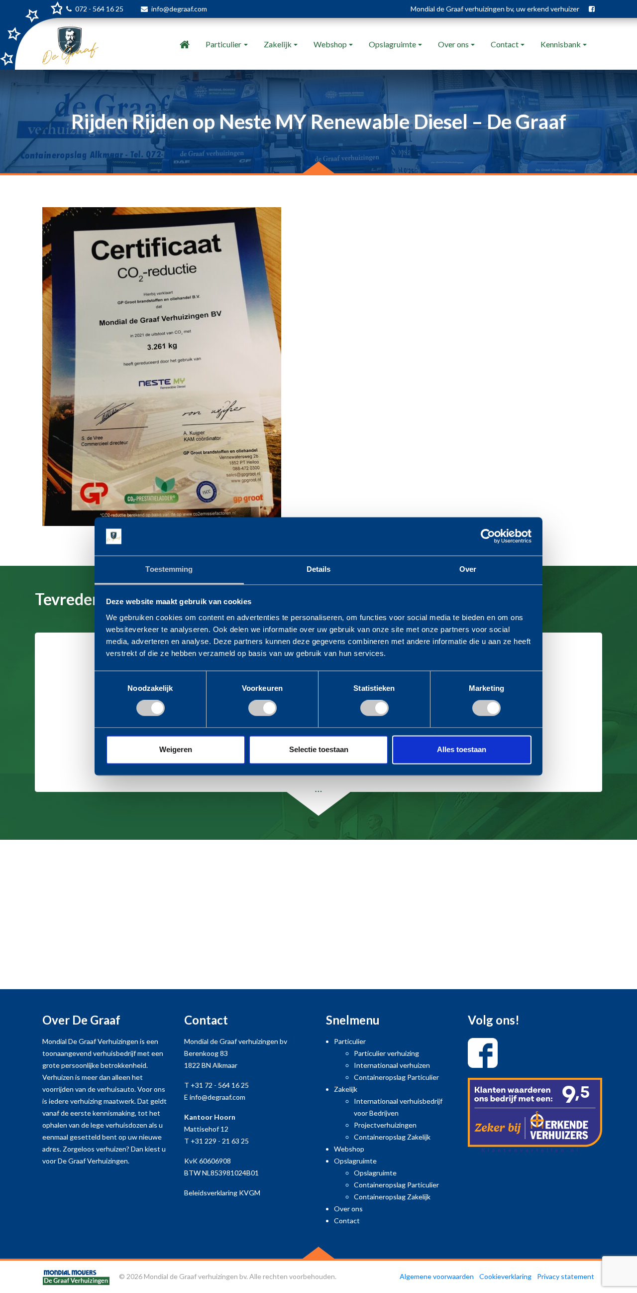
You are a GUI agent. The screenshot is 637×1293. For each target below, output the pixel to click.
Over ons (453, 44)
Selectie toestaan (318, 749)
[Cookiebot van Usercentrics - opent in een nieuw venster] (487, 536)
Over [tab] (467, 569)
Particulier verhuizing (386, 1053)
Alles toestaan (461, 749)
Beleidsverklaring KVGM (222, 1192)
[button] (48, 724)
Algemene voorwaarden (437, 1276)
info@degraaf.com (179, 8)
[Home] (185, 44)
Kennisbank (560, 44)
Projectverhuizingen (385, 1125)
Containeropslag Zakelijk (392, 1137)
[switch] (262, 708)
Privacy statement (565, 1276)
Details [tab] (319, 569)
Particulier (223, 44)
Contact (505, 44)
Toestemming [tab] (169, 569)
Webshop (330, 44)
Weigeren (175, 749)
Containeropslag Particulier (396, 1077)
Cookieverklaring (505, 1276)
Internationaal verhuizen (392, 1065)
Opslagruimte (392, 44)
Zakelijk (278, 44)
